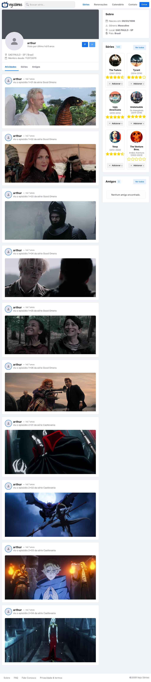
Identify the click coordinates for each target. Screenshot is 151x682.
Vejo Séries (143, 677)
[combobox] (47, 5)
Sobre (7, 677)
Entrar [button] (144, 4)
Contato (132, 4)
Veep (115, 146)
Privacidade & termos (51, 677)
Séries (86, 4)
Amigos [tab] (36, 66)
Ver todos (139, 47)
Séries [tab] (24, 66)
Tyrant (136, 70)
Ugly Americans (115, 108)
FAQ (16, 677)
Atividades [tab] (10, 66)
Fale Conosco (29, 677)
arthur (17, 79)
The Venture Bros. (136, 148)
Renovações (100, 4)
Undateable (136, 107)
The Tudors (115, 70)
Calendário (118, 4)
